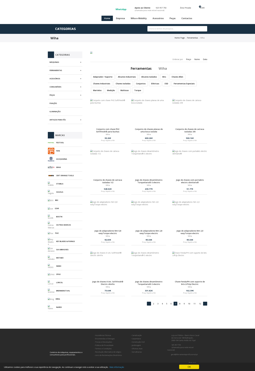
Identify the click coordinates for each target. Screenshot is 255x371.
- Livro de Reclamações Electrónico (108, 355)
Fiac (57, 233)
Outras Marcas (63, 225)
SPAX (58, 274)
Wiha (58, 167)
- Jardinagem (136, 345)
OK (189, 366)
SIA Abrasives (62, 249)
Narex (59, 307)
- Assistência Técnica (102, 335)
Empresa (120, 18)
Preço (188, 59)
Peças (173, 18)
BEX (56, 200)
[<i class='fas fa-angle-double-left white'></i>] (149, 304)
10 (189, 303)
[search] (202, 29)
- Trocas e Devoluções (103, 342)
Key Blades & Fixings (65, 241)
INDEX (58, 266)
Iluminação (55, 111)
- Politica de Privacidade (103, 345)
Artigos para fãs (58, 120)
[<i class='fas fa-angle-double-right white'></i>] (205, 304)
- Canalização (136, 335)
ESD (166, 83)
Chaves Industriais (101, 83)
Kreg (58, 299)
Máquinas (54, 62)
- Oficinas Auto (137, 348)
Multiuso (124, 90)
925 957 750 (150, 9)
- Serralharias (136, 352)
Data (205, 59)
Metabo (59, 258)
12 (200, 303)
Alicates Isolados (149, 77)
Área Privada (185, 8)
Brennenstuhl (63, 290)
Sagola (59, 192)
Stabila (59, 184)
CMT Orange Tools (65, 175)
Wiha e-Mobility (139, 18)
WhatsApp (121, 9)
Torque (137, 90)
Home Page (180, 38)
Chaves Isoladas (123, 83)
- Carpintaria (136, 338)
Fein (58, 151)
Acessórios (158, 18)
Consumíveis (55, 87)
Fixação (53, 103)
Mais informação (116, 367)
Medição (111, 90)
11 (195, 303)
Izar (57, 208)
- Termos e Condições (103, 348)
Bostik (59, 216)
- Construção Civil (138, 342)
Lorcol (59, 282)
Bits (164, 77)
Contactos (186, 18)
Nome (197, 59)
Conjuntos (141, 83)
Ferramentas (192, 38)
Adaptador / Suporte (102, 77)
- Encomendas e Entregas (104, 338)
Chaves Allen (177, 77)
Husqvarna (61, 159)
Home (107, 18)
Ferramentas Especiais (184, 83)
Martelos (97, 90)
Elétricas (155, 83)
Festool (60, 142)
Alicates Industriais (127, 77)
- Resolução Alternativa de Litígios (107, 352)
